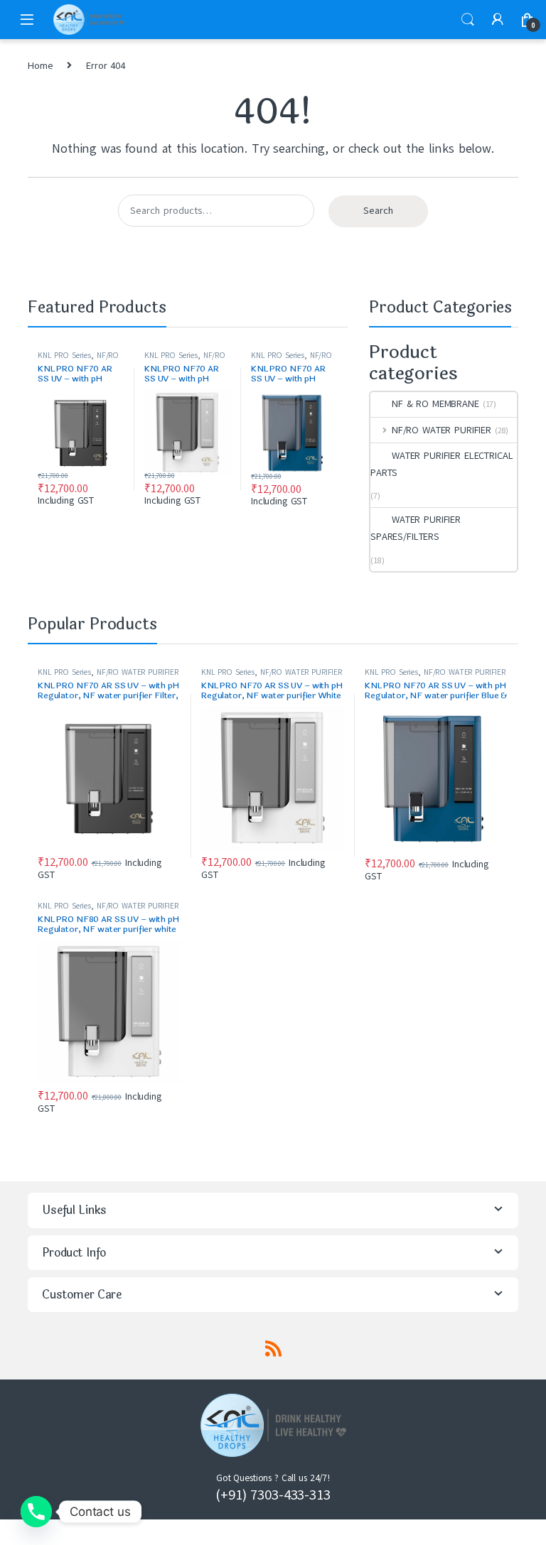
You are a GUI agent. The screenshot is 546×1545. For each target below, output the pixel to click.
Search (468, 20)
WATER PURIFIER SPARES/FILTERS (415, 528)
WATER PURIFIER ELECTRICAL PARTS (441, 464)
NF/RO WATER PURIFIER (78, 359)
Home (40, 65)
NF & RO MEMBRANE (435, 404)
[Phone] (36, 1511)
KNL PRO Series (64, 355)
